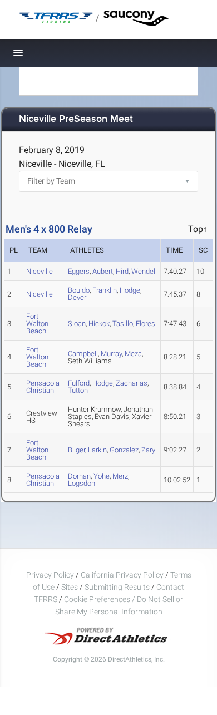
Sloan (77, 323)
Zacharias (131, 383)
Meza (133, 353)
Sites (69, 587)
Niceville (39, 271)
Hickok (99, 323)
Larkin (97, 450)
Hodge (130, 290)
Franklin (104, 290)
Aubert (102, 271)
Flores (145, 323)
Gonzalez (124, 450)
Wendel (143, 271)
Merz (120, 476)
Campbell (83, 353)
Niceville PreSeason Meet (76, 119)
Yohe (101, 476)
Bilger (76, 450)
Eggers (79, 271)
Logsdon (81, 483)
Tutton (78, 390)
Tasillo (122, 323)
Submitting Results (117, 587)
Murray (111, 353)
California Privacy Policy (122, 574)
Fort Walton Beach (37, 323)
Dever (77, 297)
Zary (148, 450)
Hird (122, 271)
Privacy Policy (50, 574)
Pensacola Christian (43, 387)
